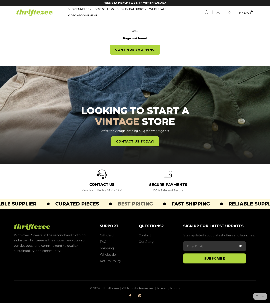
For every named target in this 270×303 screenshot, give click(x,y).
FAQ (103, 242)
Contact (145, 235)
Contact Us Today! (135, 141)
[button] (80, 9)
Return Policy (110, 261)
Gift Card (107, 235)
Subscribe (214, 258)
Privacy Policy (168, 288)
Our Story (146, 242)
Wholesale (108, 254)
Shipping (107, 248)
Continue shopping (135, 50)
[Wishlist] (231, 12)
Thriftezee (110, 288)
